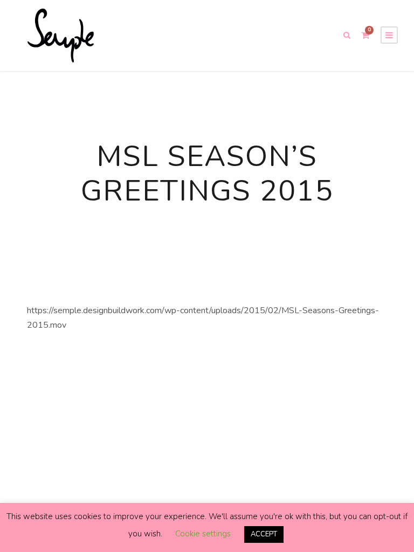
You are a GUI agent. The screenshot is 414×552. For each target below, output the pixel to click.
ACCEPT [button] (264, 534)
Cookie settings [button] (203, 533)
